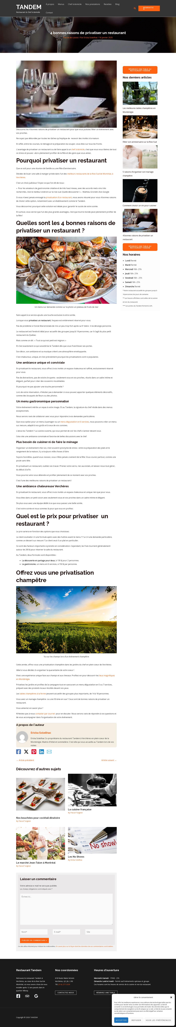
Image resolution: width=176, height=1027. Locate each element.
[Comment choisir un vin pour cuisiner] (140, 190)
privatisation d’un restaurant (59, 197)
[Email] (49, 751)
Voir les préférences (158, 1020)
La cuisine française (79, 809)
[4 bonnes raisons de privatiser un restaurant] (140, 220)
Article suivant (108, 760)
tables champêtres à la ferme (33, 693)
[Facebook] (18, 751)
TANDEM (29, 7)
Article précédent (25, 760)
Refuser (136, 1020)
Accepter (121, 1020)
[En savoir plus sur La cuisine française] (92, 790)
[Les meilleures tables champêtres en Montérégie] (140, 93)
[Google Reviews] (36, 996)
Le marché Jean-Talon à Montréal (35, 862)
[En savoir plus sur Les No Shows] (92, 840)
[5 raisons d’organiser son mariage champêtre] (140, 156)
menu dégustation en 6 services (74, 421)
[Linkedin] (41, 751)
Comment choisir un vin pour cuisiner (139, 205)
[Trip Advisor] (27, 996)
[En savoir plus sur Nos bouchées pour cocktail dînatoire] (40, 794)
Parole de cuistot (70, 37)
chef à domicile (78, 149)
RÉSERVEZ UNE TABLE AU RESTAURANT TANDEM (140, 70)
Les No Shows (76, 856)
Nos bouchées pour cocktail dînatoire (38, 817)
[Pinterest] (33, 751)
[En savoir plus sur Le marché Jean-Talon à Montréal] (40, 843)
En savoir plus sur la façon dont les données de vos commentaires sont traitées (84, 946)
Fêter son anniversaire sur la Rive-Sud (140, 142)
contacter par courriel (45, 713)
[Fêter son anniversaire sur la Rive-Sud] (140, 127)
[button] (171, 997)
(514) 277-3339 (64, 984)
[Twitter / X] (26, 751)
